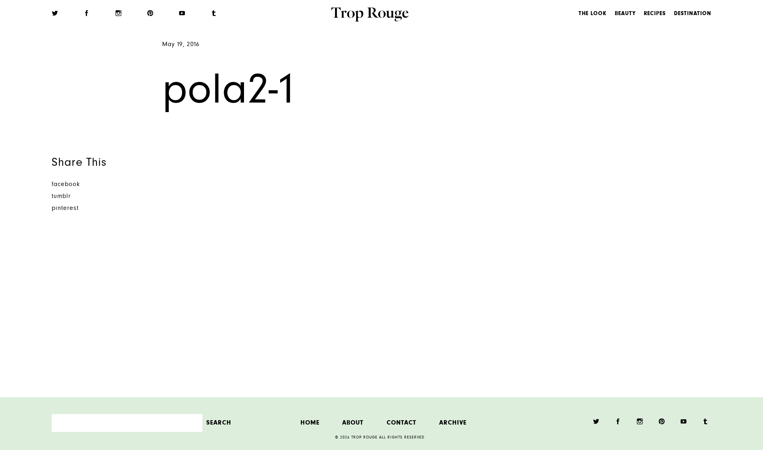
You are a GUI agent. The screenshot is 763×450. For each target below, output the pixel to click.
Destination (692, 14)
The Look (592, 14)
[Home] (370, 15)
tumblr (61, 196)
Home (310, 423)
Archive (453, 423)
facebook (66, 184)
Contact (401, 423)
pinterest (65, 208)
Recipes (655, 14)
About (353, 423)
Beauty (625, 14)
